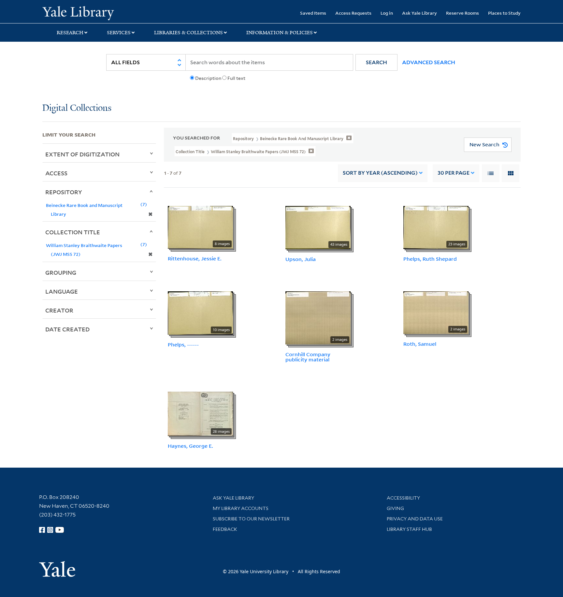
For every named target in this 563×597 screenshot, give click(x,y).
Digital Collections (76, 108)
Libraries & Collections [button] (188, 32)
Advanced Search (428, 62)
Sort (380, 173)
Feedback (225, 529)
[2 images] (318, 317)
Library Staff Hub (409, 529)
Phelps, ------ (183, 344)
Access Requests (353, 13)
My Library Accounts (240, 508)
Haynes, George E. (190, 446)
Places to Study (504, 13)
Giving (395, 508)
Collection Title (72, 232)
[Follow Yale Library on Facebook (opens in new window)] (42, 530)
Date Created (67, 329)
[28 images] (200, 413)
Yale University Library (78, 12)
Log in (387, 13)
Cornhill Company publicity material (307, 357)
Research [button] (70, 32)
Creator (59, 310)
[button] (376, 62)
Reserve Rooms (462, 13)
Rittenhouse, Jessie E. (195, 258)
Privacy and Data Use (415, 518)
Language (61, 291)
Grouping (60, 272)
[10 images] (200, 312)
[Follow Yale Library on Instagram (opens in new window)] (50, 530)
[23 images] (436, 226)
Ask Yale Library (419, 13)
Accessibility (403, 498)
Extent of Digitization (82, 154)
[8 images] (200, 226)
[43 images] (318, 227)
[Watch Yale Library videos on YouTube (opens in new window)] (59, 530)
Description (208, 78)
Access (56, 173)
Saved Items (313, 13)
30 (453, 173)
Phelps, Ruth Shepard (430, 258)
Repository (63, 192)
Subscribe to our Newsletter (251, 518)
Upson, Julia (300, 259)
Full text (236, 78)
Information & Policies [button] (279, 32)
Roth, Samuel (419, 344)
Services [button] (119, 32)
